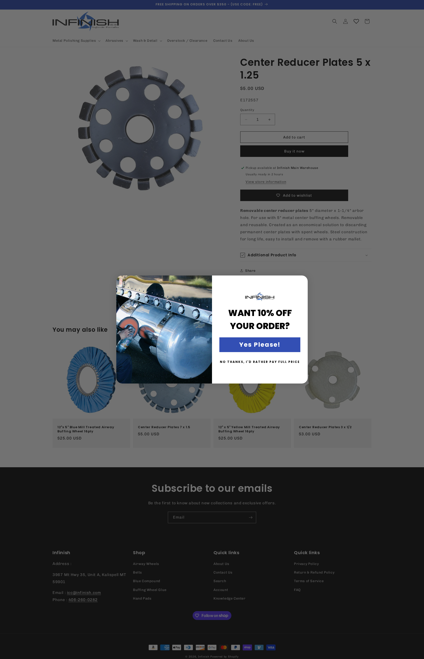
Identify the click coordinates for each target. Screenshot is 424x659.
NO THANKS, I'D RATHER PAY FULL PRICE (260, 362)
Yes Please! (259, 344)
